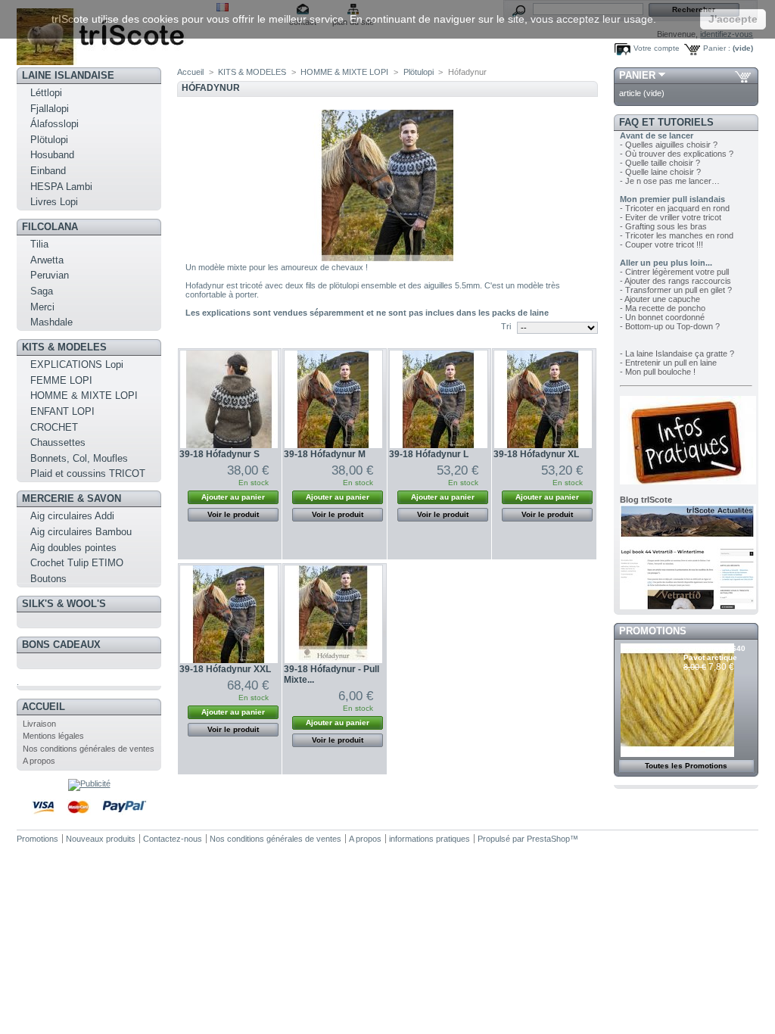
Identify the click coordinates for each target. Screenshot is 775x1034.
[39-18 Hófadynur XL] (543, 399)
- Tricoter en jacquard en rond (675, 208)
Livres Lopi (54, 201)
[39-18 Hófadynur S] (229, 399)
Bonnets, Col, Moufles (79, 458)
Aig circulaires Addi (72, 516)
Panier (637, 75)
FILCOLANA (50, 226)
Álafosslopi (54, 123)
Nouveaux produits (100, 838)
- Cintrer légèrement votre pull (674, 271)
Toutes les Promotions (686, 765)
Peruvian (49, 275)
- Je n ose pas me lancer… (670, 180)
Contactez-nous (172, 838)
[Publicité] (89, 783)
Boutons (48, 578)
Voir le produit (233, 514)
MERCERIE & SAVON (71, 498)
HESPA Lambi (61, 186)
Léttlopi (46, 92)
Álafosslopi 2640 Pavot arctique (714, 653)
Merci (42, 307)
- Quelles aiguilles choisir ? (668, 144)
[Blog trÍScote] (688, 606)
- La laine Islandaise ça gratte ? (677, 353)
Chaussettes (58, 442)
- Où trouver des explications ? (676, 153)
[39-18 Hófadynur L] (438, 399)
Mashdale (51, 322)
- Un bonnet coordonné (662, 317)
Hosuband (52, 154)
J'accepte (733, 19)
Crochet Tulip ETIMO (76, 562)
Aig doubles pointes (73, 547)
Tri (506, 326)
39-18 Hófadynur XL (536, 454)
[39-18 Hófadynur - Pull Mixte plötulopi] (333, 614)
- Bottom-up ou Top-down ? (670, 326)
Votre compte (656, 48)
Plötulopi (49, 139)
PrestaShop (548, 838)
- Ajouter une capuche (660, 299)
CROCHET (54, 427)
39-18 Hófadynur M (325, 454)
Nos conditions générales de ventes (88, 748)
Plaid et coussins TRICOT (87, 473)
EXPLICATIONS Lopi (76, 364)
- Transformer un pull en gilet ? (676, 289)
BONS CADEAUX (61, 644)
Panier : (716, 48)
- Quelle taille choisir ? (660, 162)
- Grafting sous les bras (663, 226)
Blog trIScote (646, 499)
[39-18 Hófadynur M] (333, 399)
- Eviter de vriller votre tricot (670, 217)
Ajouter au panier (233, 497)
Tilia (39, 244)
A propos (39, 760)
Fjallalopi (49, 108)
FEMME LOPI (61, 380)
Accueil (43, 706)
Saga (41, 291)
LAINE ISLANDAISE (68, 75)
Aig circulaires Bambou (81, 531)
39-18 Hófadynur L (428, 454)
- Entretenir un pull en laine (668, 362)
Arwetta (47, 260)
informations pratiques (429, 838)
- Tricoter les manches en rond (676, 235)
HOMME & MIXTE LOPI (84, 395)
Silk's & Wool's (64, 603)
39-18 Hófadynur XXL (225, 669)
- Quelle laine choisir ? (660, 171)
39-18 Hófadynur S (219, 454)
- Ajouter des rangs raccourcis (675, 280)
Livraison (39, 723)
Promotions (652, 631)
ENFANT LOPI (62, 411)
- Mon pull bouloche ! (658, 371)
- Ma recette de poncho (662, 308)
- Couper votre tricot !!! (661, 244)
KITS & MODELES (64, 347)
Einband (48, 170)
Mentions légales (53, 735)
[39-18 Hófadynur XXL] (229, 614)
